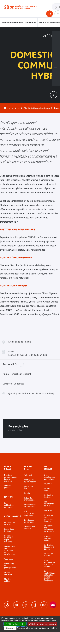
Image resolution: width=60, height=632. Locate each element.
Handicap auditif (25, 604)
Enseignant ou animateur (30, 481)
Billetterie (56, 35)
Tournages (8, 559)
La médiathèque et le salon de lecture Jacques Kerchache (50, 576)
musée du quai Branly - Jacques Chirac (24, 6)
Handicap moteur (7, 604)
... (12, 108)
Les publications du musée (9, 505)
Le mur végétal (47, 489)
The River (48, 511)
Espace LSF (43, 604)
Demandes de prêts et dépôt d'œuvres (8, 539)
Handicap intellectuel (34, 604)
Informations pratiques (12, 22)
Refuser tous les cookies (43, 624)
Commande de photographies (10, 566)
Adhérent (28, 475)
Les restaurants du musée (49, 504)
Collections (31, 22)
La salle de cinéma (48, 555)
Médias (56, 62)
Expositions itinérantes (9, 530)
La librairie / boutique (49, 496)
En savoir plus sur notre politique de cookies (37, 628)
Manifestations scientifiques (37, 108)
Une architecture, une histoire (49, 477)
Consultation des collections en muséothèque (10, 550)
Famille (27, 493)
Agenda (56, 53)
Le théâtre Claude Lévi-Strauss (49, 547)
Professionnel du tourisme (30, 506)
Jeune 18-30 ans (29, 487)
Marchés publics (7, 580)
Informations (56, 44)
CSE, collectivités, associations (29, 513)
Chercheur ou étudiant (29, 528)
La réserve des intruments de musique (49, 529)
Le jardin (48, 484)
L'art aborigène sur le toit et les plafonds (50, 563)
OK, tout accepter (16, 624)
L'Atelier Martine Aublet (47, 538)
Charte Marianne (8, 573)
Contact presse (7, 487)
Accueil (4, 108)
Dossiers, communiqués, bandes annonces (10, 478)
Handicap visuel (16, 604)
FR (49, 14)
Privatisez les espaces (9, 523)
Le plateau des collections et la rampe (49, 518)
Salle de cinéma (23, 341)
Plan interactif (56, 72)
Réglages (10, 628)
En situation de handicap (29, 521)
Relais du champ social (29, 499)
